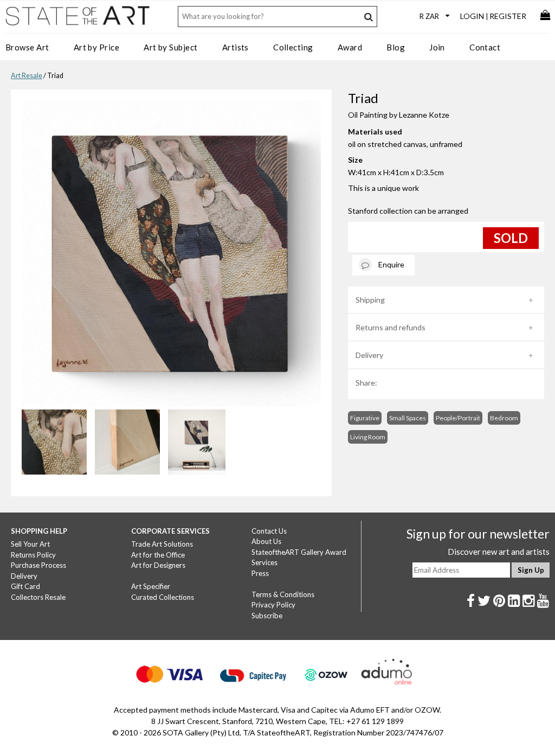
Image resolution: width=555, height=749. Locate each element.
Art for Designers (158, 565)
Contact (484, 47)
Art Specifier (150, 586)
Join (437, 47)
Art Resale (26, 76)
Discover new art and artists (499, 551)
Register (507, 16)
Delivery (369, 355)
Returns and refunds (390, 327)
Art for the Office (158, 554)
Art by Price (96, 47)
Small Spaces (407, 418)
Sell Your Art (30, 544)
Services (264, 562)
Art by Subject (170, 47)
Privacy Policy (273, 604)
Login (472, 16)
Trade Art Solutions (162, 544)
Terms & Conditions (282, 594)
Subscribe (266, 615)
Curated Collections (162, 597)
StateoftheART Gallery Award (298, 552)
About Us (266, 541)
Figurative (364, 418)
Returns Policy (33, 554)
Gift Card (25, 586)
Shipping (370, 299)
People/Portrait (458, 418)
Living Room (367, 437)
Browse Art (27, 47)
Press (260, 573)
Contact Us (269, 531)
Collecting (293, 47)
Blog (395, 47)
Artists (235, 47)
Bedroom (504, 418)
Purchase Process (38, 565)
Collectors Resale (38, 597)
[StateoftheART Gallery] (78, 19)
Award (350, 47)
